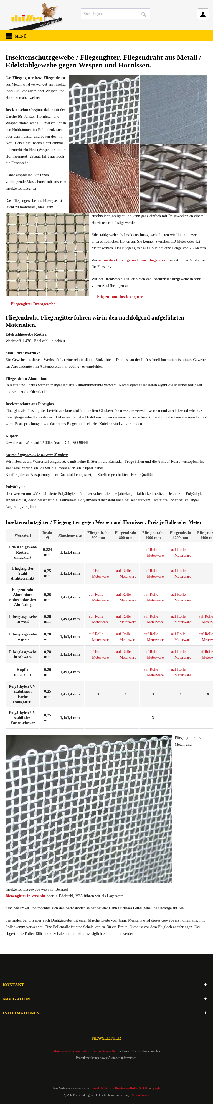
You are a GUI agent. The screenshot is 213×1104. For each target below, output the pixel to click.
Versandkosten (140, 1095)
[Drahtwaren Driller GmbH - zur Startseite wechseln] (34, 15)
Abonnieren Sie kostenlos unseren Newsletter (85, 1051)
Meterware (155, 555)
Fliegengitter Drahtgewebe (33, 304)
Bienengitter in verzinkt (25, 896)
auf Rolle (151, 550)
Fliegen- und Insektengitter (120, 297)
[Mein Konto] (203, 14)
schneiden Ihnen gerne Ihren (133, 260)
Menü (16, 36)
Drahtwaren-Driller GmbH (131, 1088)
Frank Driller (100, 1088)
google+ (157, 1088)
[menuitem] (115, 13)
